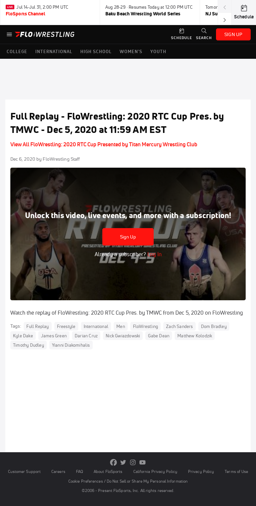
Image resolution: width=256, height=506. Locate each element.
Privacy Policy (201, 471)
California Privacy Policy (155, 471)
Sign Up (128, 237)
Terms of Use (236, 471)
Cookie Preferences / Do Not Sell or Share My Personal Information (128, 481)
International (96, 326)
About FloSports (108, 471)
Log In (154, 254)
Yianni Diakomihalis (71, 345)
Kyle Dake (23, 335)
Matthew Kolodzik (194, 335)
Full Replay (37, 326)
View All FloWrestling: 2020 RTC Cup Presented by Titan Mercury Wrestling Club (103, 144)
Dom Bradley (214, 326)
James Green (54, 335)
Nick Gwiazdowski (123, 335)
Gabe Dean (158, 335)
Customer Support (24, 471)
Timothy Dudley (28, 345)
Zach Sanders (179, 326)
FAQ (79, 471)
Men (120, 326)
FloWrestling (145, 326)
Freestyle (66, 326)
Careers (58, 471)
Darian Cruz (86, 335)
